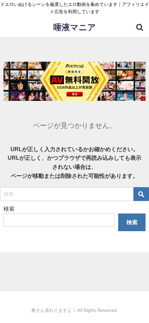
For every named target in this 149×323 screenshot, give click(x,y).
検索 (9, 208)
